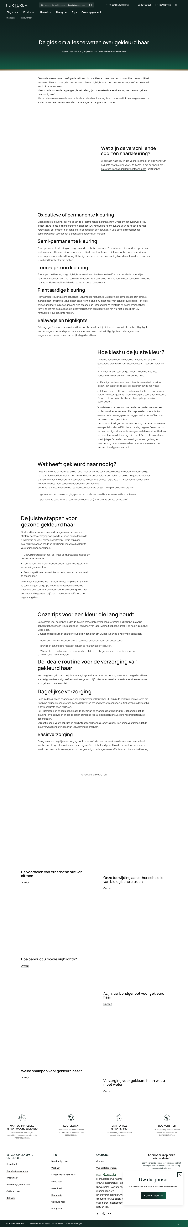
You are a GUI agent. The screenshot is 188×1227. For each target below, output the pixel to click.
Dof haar (10, 1198)
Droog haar (11, 1177)
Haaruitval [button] (46, 12)
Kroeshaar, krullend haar (63, 1174)
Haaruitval (11, 1164)
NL (176, 5)
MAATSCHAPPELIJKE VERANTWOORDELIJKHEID (22, 1127)
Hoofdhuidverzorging (17, 1171)
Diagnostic (12, 12)
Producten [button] (29, 12)
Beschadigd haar (59, 1161)
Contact (100, 1161)
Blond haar (56, 1181)
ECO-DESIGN (71, 1125)
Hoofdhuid (56, 1195)
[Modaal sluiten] (180, 1174)
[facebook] (97, 1213)
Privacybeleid (57, 1223)
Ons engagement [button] (91, 12)
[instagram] (103, 1213)
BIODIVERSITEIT (166, 1125)
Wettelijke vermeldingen (39, 1223)
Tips (74, 12)
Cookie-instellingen (74, 1223)
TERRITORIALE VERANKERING (118, 1127)
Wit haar (55, 1167)
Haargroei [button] (61, 12)
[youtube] (109, 1213)
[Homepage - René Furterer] (16, 5)
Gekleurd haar (13, 1191)
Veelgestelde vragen (106, 1167)
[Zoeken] (90, 5)
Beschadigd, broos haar (18, 1184)
